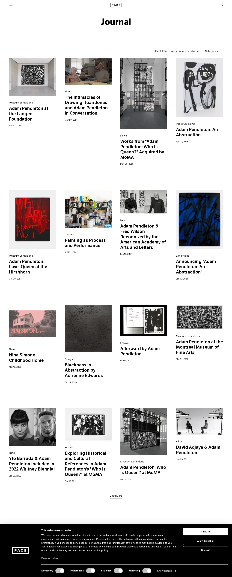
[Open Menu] (10, 5)
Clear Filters (160, 50)
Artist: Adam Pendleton (185, 51)
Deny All (205, 550)
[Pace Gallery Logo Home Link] (116, 5)
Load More (116, 495)
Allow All (206, 531)
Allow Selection (205, 541)
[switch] (90, 570)
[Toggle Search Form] (221, 4)
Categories (211, 51)
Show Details (164, 570)
